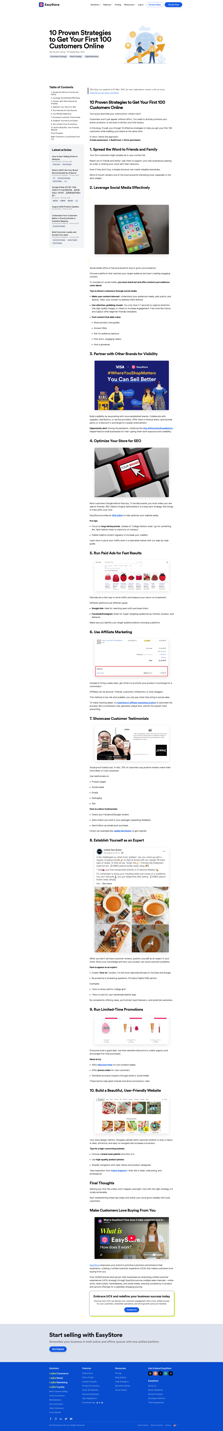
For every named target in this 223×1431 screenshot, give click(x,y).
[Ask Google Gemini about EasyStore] (160, 1373)
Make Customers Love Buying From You (65, 138)
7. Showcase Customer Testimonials (65, 117)
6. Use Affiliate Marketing (61, 114)
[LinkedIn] (60, 1418)
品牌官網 (63, 201)
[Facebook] (50, 1418)
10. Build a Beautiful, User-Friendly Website (65, 128)
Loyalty (57, 1387)
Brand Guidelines (155, 1390)
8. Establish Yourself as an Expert (64, 121)
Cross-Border (55, 1412)
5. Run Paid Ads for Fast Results (64, 110)
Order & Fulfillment (90, 1390)
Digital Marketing (91, 56)
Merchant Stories (122, 1386)
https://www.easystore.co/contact (104, 92)
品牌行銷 (55, 201)
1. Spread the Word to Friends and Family (64, 93)
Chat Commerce (56, 1408)
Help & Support (122, 1381)
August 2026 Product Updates (65, 207)
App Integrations (89, 1398)
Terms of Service (156, 1425)
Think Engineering (156, 1402)
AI (54, 178)
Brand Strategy (76, 56)
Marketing (58, 1382)
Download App (89, 1402)
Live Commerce (56, 1404)
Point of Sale (87, 1377)
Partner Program (155, 1394)
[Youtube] (71, 1418)
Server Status (121, 1390)
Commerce (58, 1373)
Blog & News (120, 1377)
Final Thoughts (57, 133)
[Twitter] (66, 1418)
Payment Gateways (90, 1394)
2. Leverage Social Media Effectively (65, 98)
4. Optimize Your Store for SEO (63, 107)
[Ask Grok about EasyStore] (171, 1373)
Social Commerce (57, 1395)
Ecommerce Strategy (59, 56)
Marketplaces (55, 1400)
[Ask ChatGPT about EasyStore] (150, 1373)
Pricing (118, 4)
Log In (140, 4)
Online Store (56, 164)
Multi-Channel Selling (58, 1391)
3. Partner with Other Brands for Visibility (64, 102)
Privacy (168, 1425)
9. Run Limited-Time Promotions (64, 124)
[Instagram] (55, 1418)
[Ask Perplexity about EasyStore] (166, 1373)
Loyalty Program (72, 240)
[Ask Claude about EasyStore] (155, 1373)
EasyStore (95, 1265)
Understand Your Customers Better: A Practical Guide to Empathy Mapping (64, 218)
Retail (56, 1378)
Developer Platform (156, 1398)
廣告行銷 (70, 201)
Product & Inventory (91, 1386)
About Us (152, 1386)
